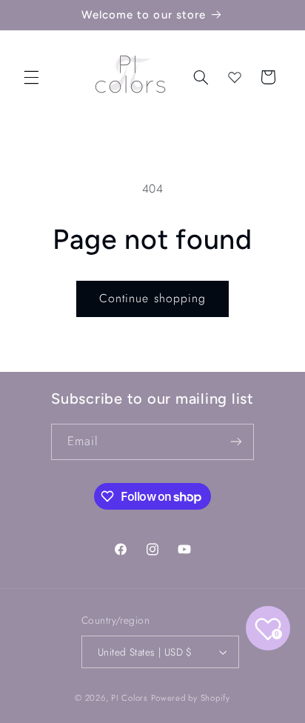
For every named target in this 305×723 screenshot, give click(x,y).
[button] (31, 77)
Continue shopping (152, 298)
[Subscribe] (236, 442)
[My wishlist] (234, 77)
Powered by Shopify (190, 698)
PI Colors (129, 698)
